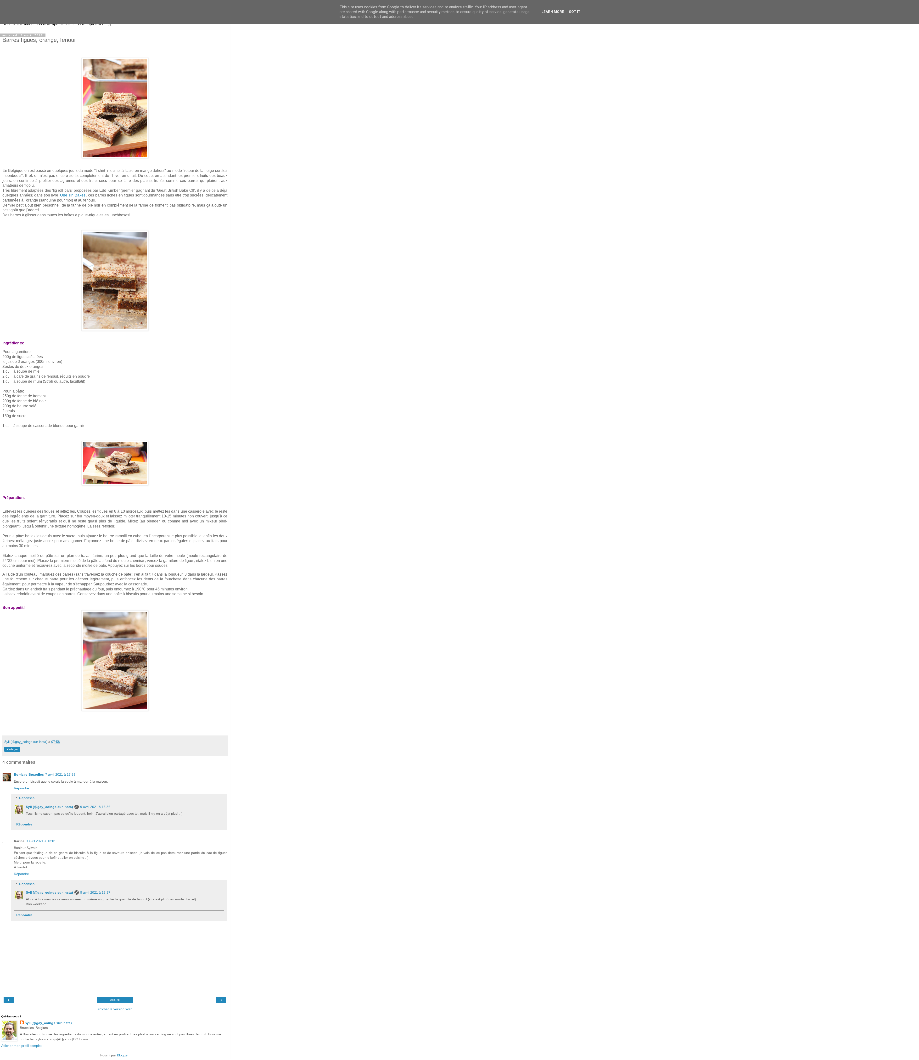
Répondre (21, 788)
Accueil (115, 1000)
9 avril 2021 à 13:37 (95, 892)
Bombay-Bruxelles (29, 774)
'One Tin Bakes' (72, 195)
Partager (12, 749)
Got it (574, 12)
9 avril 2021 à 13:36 (95, 807)
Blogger (123, 1055)
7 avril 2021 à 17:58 (60, 774)
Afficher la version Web (114, 1009)
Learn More (553, 12)
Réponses (26, 798)
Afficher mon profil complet (21, 1046)
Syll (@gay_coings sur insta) (49, 807)
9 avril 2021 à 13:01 (41, 841)
